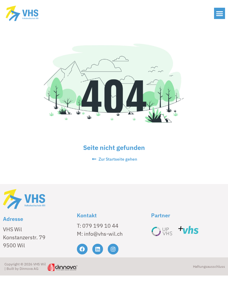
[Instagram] (113, 249)
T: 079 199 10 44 (97, 225)
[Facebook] (82, 249)
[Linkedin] (97, 249)
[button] (219, 13)
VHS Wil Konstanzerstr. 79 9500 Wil (24, 237)
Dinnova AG (29, 268)
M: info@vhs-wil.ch (100, 233)
